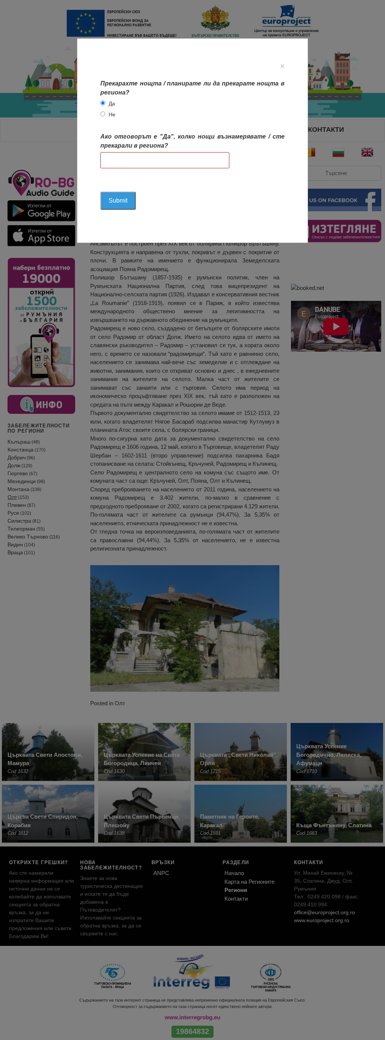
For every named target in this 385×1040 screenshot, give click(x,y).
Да (112, 104)
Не (112, 114)
